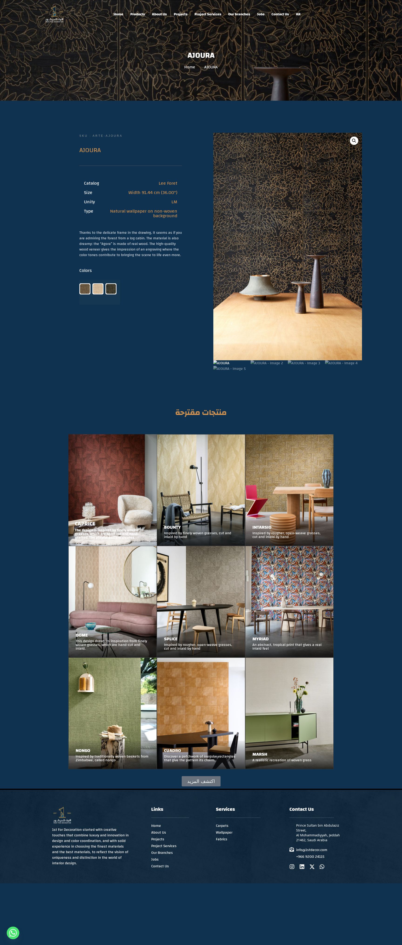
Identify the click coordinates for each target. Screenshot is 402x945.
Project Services (207, 14)
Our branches (239, 14)
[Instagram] (292, 866)
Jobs (261, 14)
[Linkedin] (302, 866)
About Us (159, 14)
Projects (181, 14)
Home (118, 14)
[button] (354, 141)
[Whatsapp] (322, 866)
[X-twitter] (312, 866)
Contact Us (280, 14)
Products (137, 14)
